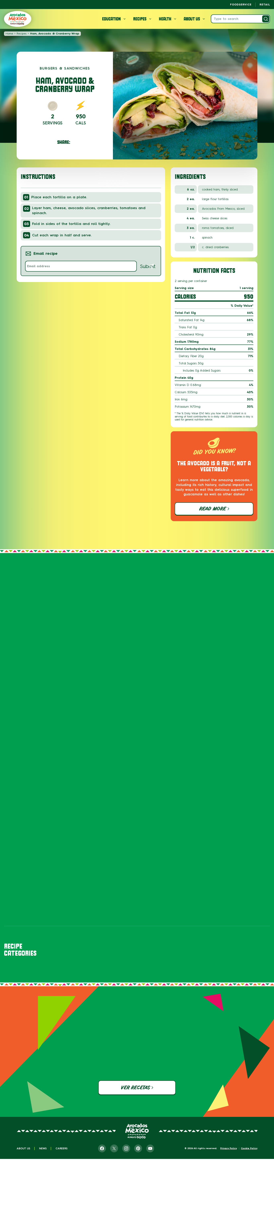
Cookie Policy (249, 1148)
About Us (23, 1148)
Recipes (21, 33)
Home (9, 33)
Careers (62, 1148)
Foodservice (241, 4)
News (43, 1148)
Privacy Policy (228, 1148)
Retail (265, 4)
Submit (147, 266)
